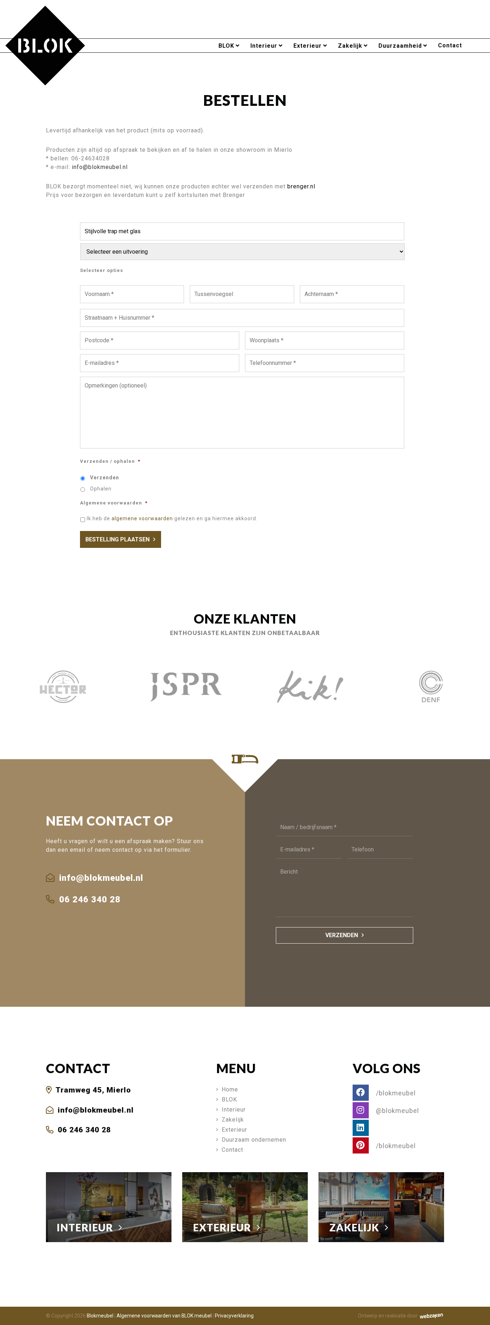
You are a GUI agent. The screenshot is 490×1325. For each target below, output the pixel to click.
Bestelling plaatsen (117, 539)
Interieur (263, 45)
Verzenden (104, 477)
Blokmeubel (100, 1316)
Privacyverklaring (234, 1316)
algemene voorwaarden (142, 518)
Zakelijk (350, 45)
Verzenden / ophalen (110, 461)
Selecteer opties (101, 270)
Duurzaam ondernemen (254, 1139)
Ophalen (101, 489)
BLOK (226, 45)
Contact (450, 45)
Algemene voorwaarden (113, 503)
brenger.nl (301, 186)
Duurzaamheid (400, 45)
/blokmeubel (395, 1093)
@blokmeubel (396, 1110)
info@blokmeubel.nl (100, 167)
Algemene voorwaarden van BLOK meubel (164, 1316)
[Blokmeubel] (45, 45)
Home (230, 1089)
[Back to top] (477, 1312)
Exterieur (307, 45)
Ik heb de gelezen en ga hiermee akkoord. (172, 518)
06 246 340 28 (89, 899)
